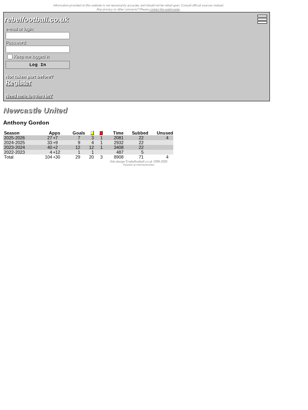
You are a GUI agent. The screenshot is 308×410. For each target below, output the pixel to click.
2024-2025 (14, 142)
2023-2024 (14, 147)
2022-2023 (14, 152)
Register (18, 82)
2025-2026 (14, 137)
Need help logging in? (29, 95)
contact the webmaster (165, 9)
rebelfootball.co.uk (36, 20)
